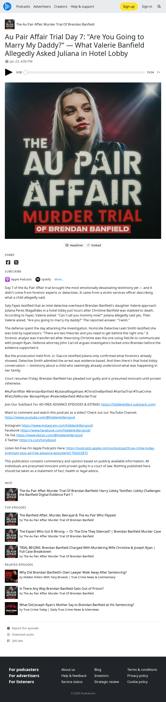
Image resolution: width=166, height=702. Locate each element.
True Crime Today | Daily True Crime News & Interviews (61, 609)
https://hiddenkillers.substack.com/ (128, 404)
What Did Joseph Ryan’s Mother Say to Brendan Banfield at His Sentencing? (76, 605)
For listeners (21, 681)
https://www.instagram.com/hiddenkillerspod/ (57, 425)
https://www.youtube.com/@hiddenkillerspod (40, 417)
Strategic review (106, 682)
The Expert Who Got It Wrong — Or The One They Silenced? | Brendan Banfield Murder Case (90, 531)
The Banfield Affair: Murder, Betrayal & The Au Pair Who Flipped (67, 515)
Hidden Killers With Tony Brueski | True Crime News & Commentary (69, 577)
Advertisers (42, 6)
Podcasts (23, 6)
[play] (9, 72)
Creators (60, 6)
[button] (159, 6)
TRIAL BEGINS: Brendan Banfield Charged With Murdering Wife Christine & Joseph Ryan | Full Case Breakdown (87, 549)
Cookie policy (137, 682)
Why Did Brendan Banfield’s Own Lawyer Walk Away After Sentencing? (73, 572)
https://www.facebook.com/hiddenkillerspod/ (55, 430)
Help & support (82, 6)
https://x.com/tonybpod (37, 440)
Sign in (147, 6)
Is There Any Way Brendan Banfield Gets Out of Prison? (61, 588)
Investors (101, 675)
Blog (97, 669)
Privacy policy (137, 675)
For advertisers (24, 675)
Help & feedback (74, 675)
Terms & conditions (142, 669)
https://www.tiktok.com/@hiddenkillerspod (49, 435)
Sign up (129, 6)
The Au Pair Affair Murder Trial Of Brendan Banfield (55, 24)
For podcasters (24, 669)
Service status (72, 682)
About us (68, 669)
